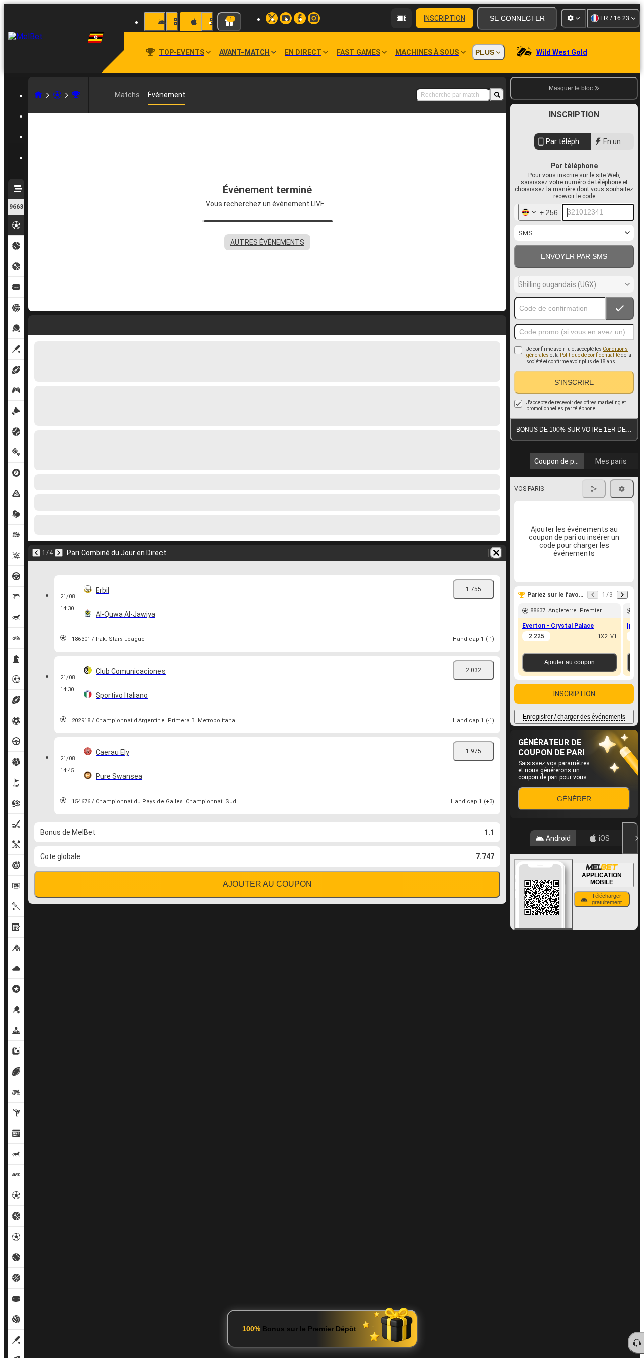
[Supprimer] (496, 323)
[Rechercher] (497, 94)
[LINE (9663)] (38, 95)
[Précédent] (36, 323)
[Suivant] (59, 323)
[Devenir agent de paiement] (401, 18)
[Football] (57, 95)
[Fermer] (630, 838)
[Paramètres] (573, 18)
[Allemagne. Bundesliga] (76, 95)
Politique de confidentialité (590, 355)
